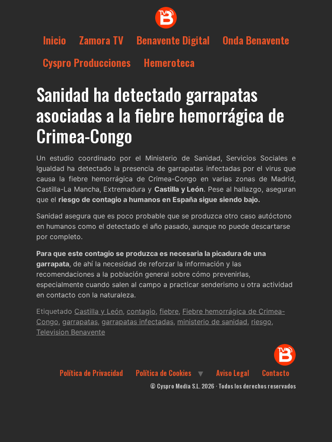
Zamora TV (101, 39)
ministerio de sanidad (212, 321)
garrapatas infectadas (137, 321)
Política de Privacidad (91, 373)
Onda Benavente (256, 39)
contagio (141, 311)
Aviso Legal (232, 373)
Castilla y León (98, 311)
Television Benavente (70, 332)
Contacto (275, 373)
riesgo (261, 321)
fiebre (169, 311)
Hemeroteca (169, 62)
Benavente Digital (173, 39)
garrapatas (80, 321)
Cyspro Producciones (87, 62)
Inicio (54, 39)
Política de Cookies (164, 373)
